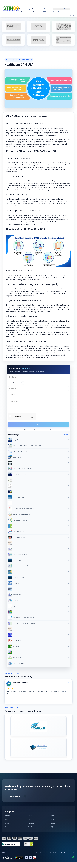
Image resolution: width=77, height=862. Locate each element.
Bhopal (30, 827)
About (41, 852)
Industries (34, 10)
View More (66, 434)
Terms (46, 852)
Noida (6, 819)
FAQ (61, 852)
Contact (73, 852)
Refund (52, 852)
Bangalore (7, 815)
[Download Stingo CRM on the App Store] (7, 858)
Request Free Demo (15, 796)
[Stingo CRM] (11, 8)
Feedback (67, 852)
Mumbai (7, 823)
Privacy (57, 852)
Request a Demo (62, 9)
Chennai (30, 815)
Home (37, 852)
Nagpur (53, 823)
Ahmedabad (31, 823)
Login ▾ (57, 12)
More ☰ (72, 15)
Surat (6, 827)
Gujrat (52, 827)
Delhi (52, 815)
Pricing (43, 11)
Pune (52, 819)
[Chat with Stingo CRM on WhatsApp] (72, 857)
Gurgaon (30, 819)
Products (21, 10)
